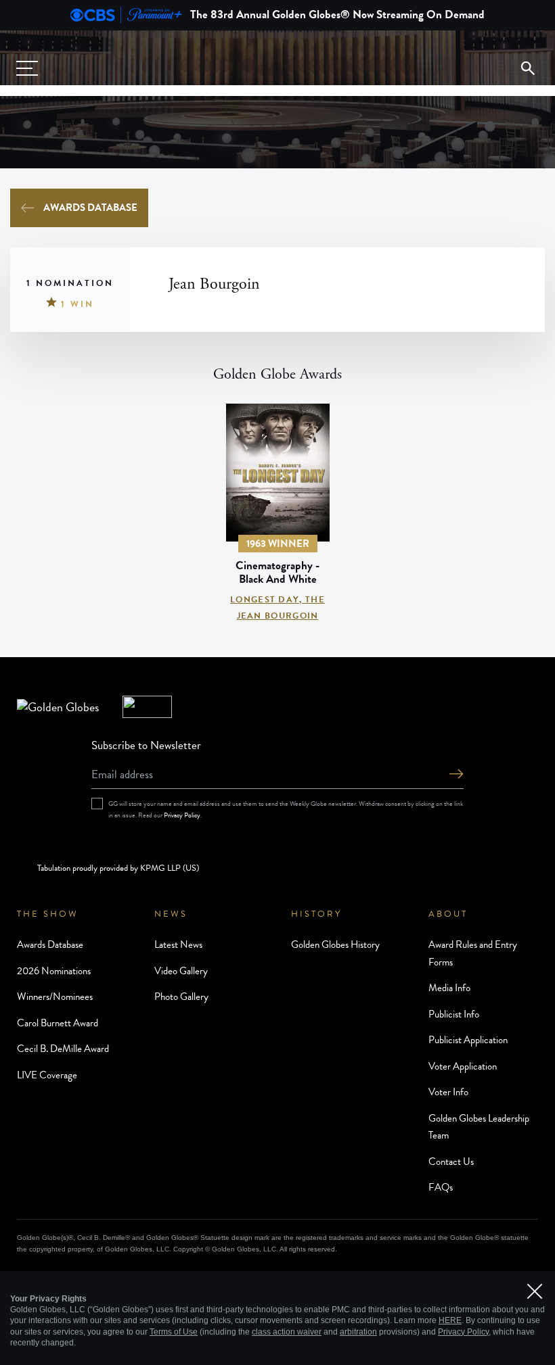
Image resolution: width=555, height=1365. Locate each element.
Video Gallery (181, 970)
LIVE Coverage (47, 1075)
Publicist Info (453, 1014)
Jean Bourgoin (278, 616)
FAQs (440, 1187)
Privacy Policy (182, 815)
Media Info (449, 987)
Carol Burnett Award (57, 1022)
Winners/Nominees (55, 996)
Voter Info (448, 1091)
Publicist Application (468, 1039)
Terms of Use (174, 1332)
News (170, 914)
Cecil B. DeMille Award (63, 1048)
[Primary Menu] (27, 68)
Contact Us (451, 1161)
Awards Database (90, 207)
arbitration (358, 1332)
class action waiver (286, 1332)
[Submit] (456, 775)
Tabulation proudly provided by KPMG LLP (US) (118, 868)
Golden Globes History (335, 944)
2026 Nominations (54, 970)
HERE (450, 1320)
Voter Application (462, 1066)
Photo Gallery (181, 996)
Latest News (178, 944)
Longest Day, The (277, 599)
